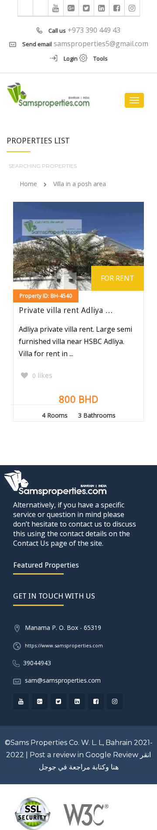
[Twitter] (86, 8)
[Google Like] (71, 8)
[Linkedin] (101, 8)
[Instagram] (132, 8)
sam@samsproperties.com (63, 680)
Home (28, 184)
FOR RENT (117, 278)
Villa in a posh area (79, 184)
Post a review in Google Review (84, 755)
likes (42, 375)
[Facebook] (117, 8)
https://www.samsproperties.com (64, 645)
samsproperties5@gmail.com (101, 43)
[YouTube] (56, 8)
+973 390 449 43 (94, 30)
